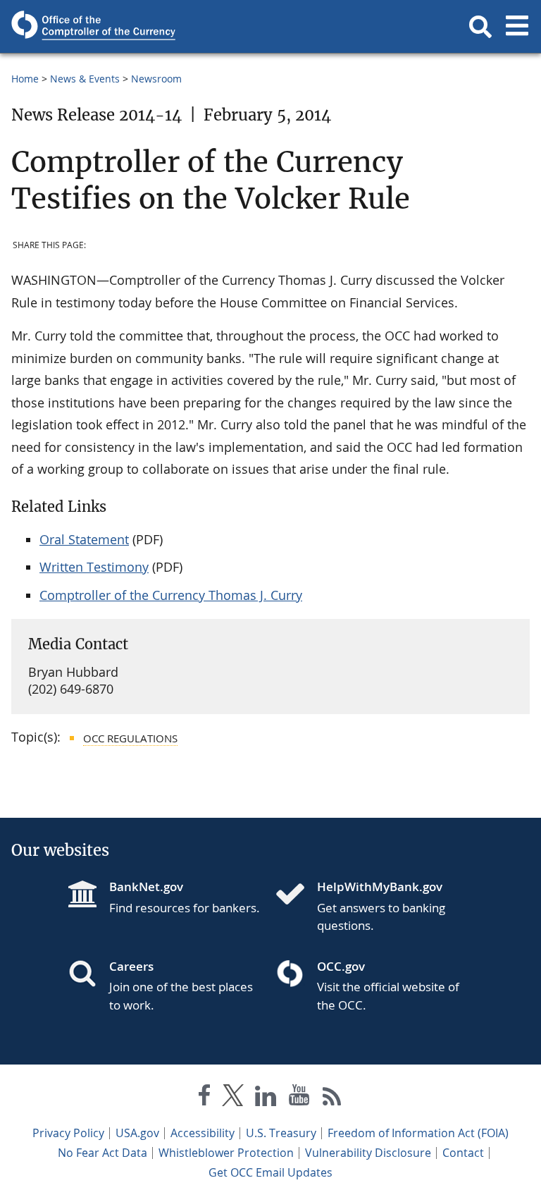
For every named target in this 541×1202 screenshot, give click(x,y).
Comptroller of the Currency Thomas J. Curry (170, 595)
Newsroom (156, 78)
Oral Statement (84, 539)
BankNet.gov (146, 886)
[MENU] (517, 27)
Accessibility (202, 1133)
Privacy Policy (68, 1133)
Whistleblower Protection (226, 1152)
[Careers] (88, 975)
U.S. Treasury (281, 1133)
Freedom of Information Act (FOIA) (418, 1133)
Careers (131, 966)
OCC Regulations (130, 738)
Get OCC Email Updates (270, 1172)
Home (25, 78)
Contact (463, 1152)
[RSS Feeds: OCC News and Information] (332, 1098)
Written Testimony (94, 566)
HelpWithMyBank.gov (379, 886)
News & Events (85, 78)
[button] (480, 27)
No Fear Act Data (102, 1152)
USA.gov (137, 1133)
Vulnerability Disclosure (368, 1152)
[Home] (296, 895)
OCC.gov (341, 966)
